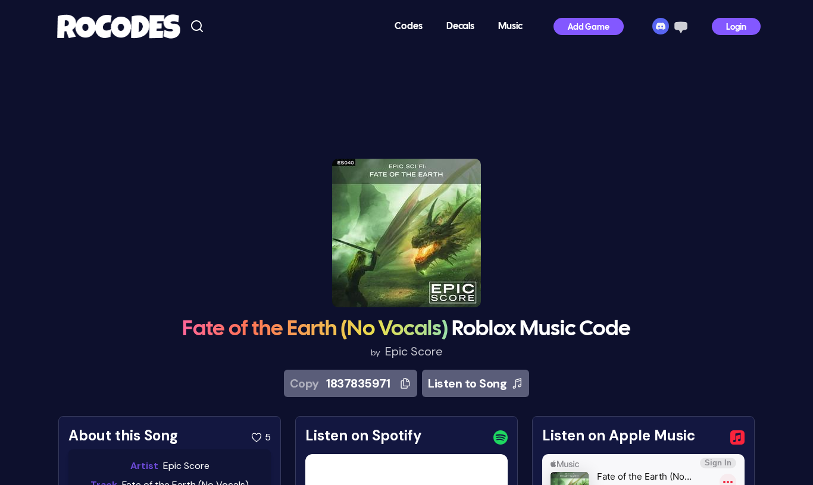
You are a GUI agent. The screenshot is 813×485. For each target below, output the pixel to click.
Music (510, 26)
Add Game (588, 28)
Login (736, 28)
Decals (460, 26)
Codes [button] (409, 26)
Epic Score (414, 351)
